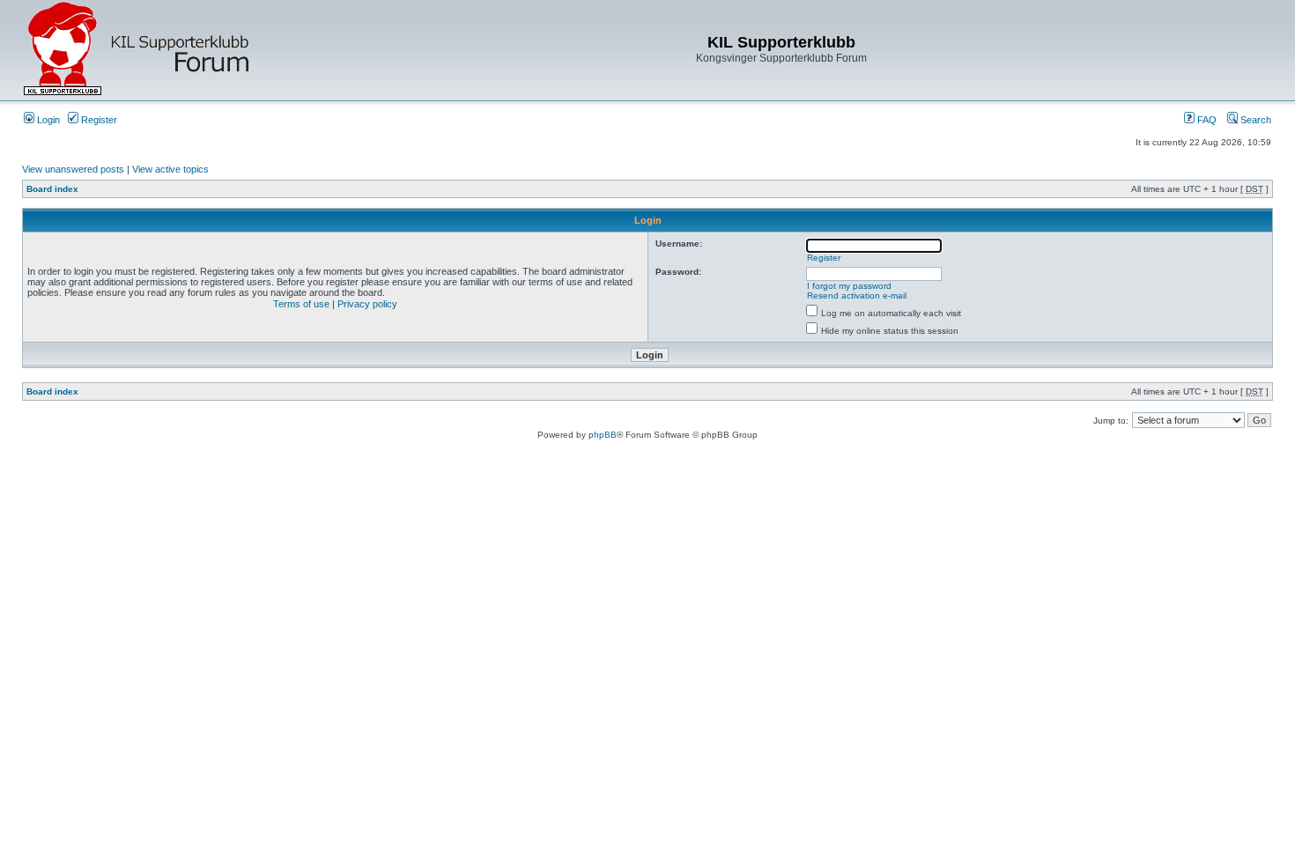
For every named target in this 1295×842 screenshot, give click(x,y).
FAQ (1206, 119)
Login (47, 119)
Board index (52, 189)
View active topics (170, 169)
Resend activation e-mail (856, 295)
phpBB (602, 434)
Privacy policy (367, 304)
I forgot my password (849, 286)
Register (97, 119)
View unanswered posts (73, 169)
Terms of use (301, 304)
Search (1254, 119)
